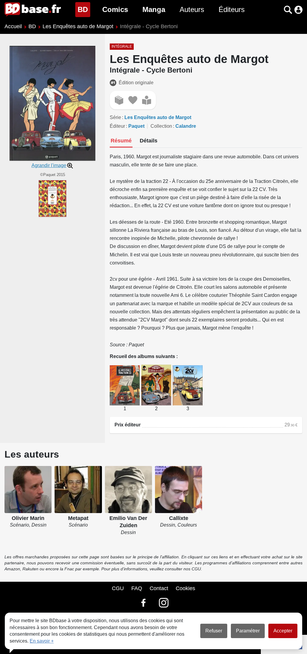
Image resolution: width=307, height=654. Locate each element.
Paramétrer (248, 630)
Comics (115, 9)
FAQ (136, 588)
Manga (153, 9)
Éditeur (117, 126)
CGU (118, 588)
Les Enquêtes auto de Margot (78, 26)
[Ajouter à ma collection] (119, 100)
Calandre (185, 126)
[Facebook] (143, 603)
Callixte (178, 518)
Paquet (136, 126)
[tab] (121, 141)
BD (84, 9)
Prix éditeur (128, 424)
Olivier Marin (28, 518)
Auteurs (192, 9)
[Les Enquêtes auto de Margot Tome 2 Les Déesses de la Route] (156, 384)
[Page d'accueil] (32, 9)
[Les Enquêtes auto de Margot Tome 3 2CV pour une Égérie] (188, 384)
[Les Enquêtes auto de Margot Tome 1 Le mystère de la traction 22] (125, 384)
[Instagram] (163, 603)
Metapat (78, 518)
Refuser (213, 630)
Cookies (185, 588)
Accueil (13, 26)
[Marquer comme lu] (146, 100)
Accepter (282, 630)
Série (115, 117)
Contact (159, 588)
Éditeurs (232, 9)
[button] (277, 10)
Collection (161, 126)
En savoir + (42, 641)
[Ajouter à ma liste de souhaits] (132, 100)
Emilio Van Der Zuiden (128, 522)
